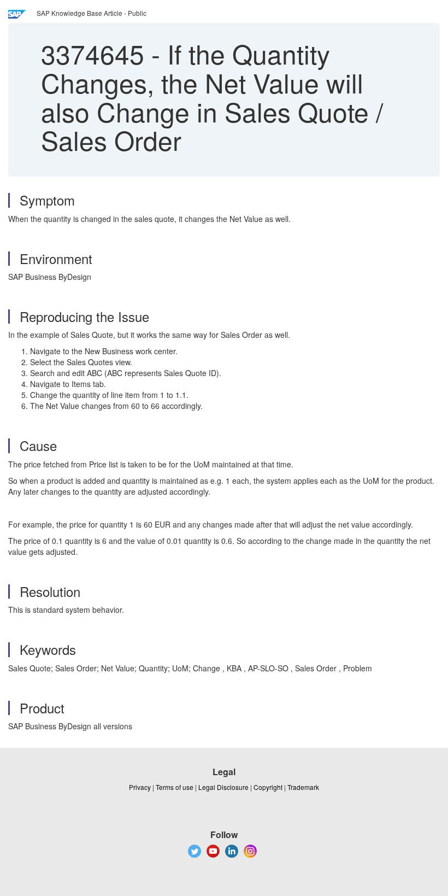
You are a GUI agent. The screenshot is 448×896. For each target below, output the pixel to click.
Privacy (140, 787)
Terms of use (174, 787)
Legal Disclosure (223, 787)
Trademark (303, 787)
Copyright (268, 787)
